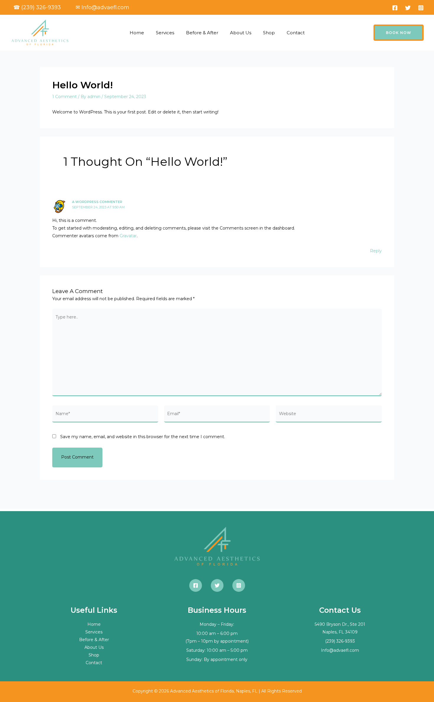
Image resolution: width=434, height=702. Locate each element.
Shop (269, 32)
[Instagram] (421, 8)
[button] (398, 33)
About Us (240, 32)
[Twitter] (408, 8)
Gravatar (128, 235)
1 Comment (64, 96)
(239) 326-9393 (340, 641)
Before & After (202, 32)
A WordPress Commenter (97, 202)
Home (137, 32)
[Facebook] (395, 8)
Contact (296, 32)
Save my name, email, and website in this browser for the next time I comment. (142, 436)
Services (165, 32)
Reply (376, 251)
